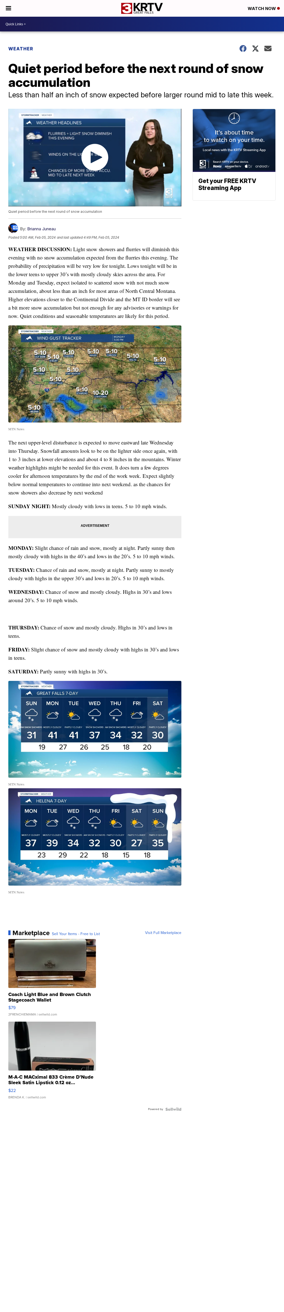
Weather (20, 48)
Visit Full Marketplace (163, 933)
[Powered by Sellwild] (173, 1109)
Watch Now (262, 8)
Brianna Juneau (41, 228)
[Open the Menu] (8, 8)
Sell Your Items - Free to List (76, 934)
